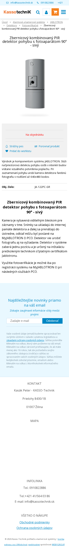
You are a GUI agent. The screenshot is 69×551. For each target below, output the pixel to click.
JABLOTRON (56, 22)
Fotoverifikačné (30, 25)
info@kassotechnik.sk (21, 2)
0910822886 (47, 2)
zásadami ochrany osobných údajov (25, 340)
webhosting (34, 544)
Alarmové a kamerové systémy (29, 22)
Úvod (5, 22)
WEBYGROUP (58, 544)
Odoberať (52, 320)
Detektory (12, 25)
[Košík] (55, 12)
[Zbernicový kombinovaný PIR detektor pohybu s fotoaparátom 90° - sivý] (34, 86)
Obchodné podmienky (35, 522)
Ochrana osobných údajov (34, 528)
